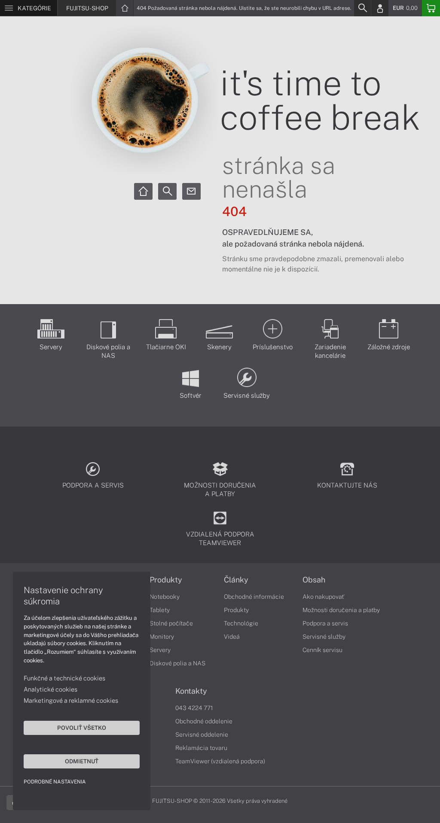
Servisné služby (323, 636)
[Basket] (431, 8)
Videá (232, 636)
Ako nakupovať (323, 596)
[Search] (362, 8)
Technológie (241, 623)
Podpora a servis (325, 623)
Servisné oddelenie (201, 734)
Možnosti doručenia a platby (341, 610)
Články (236, 580)
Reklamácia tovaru (201, 747)
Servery (160, 649)
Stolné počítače (171, 623)
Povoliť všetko (81, 727)
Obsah (313, 580)
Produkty (166, 580)
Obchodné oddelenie (203, 721)
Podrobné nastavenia (55, 782)
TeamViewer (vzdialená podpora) (220, 761)
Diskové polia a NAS (177, 663)
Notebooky (165, 596)
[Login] (379, 8)
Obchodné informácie (254, 596)
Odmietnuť (81, 761)
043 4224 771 (194, 707)
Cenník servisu (322, 649)
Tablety (160, 610)
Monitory (162, 636)
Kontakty (191, 691)
